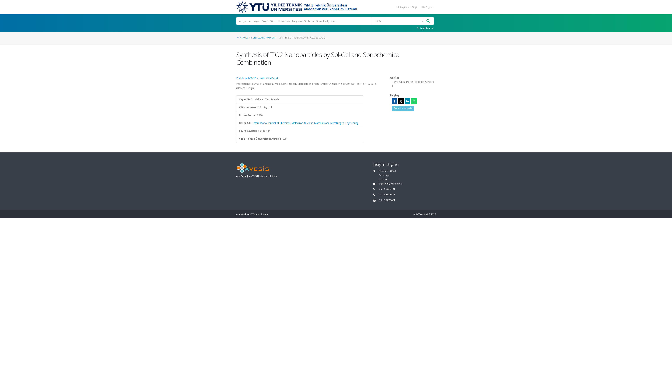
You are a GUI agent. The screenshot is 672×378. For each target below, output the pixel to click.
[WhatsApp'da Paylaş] (414, 101)
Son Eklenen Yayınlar (263, 37)
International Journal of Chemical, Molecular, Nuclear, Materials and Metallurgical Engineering (305, 123)
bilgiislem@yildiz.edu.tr (391, 183)
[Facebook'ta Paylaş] (394, 101)
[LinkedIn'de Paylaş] (407, 101)
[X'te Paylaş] (401, 101)
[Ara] (428, 21)
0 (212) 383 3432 (387, 194)
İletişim (273, 176)
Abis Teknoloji (420, 214)
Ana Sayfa (242, 37)
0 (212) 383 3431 (387, 188)
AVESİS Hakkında (258, 176)
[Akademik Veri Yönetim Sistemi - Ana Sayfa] (269, 7)
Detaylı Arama (425, 28)
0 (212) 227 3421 (387, 200)
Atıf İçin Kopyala (404, 108)
